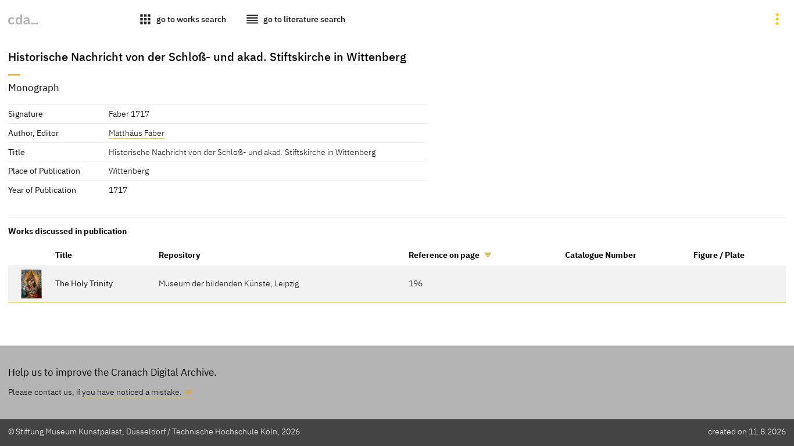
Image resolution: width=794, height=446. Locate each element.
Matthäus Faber (136, 132)
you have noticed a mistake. (132, 391)
